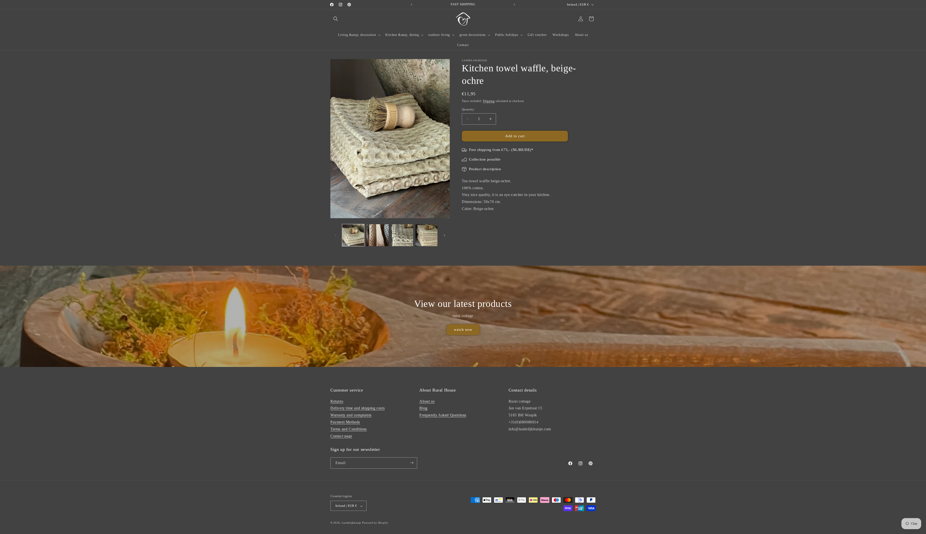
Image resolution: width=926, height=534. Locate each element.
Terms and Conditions (348, 429)
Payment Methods (345, 422)
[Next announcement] (514, 4)
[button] (335, 19)
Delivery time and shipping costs (357, 408)
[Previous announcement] (411, 4)
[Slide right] (444, 235)
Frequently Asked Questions (442, 415)
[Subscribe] (411, 462)
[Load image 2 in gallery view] (377, 235)
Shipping (489, 101)
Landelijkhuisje (351, 522)
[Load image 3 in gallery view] (402, 235)
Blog (423, 408)
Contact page (341, 436)
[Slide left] (335, 235)
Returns (336, 401)
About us (427, 401)
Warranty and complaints (351, 415)
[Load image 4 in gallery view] (426, 235)
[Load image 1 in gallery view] (353, 235)
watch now (463, 330)
